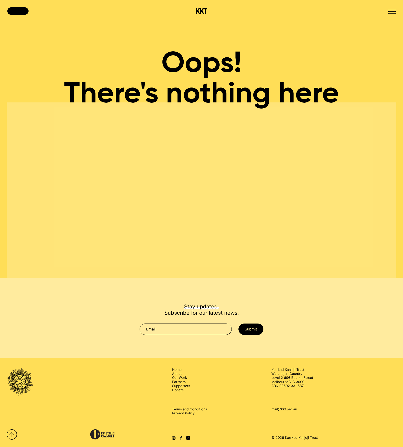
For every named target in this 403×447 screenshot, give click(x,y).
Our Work (179, 377)
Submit (251, 329)
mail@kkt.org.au (284, 409)
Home (177, 369)
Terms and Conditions (189, 409)
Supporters (181, 386)
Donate (178, 390)
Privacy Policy (183, 413)
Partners (179, 382)
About (177, 373)
